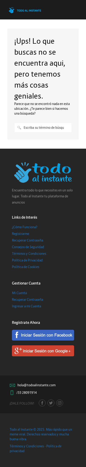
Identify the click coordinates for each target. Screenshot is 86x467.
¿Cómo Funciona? (24, 227)
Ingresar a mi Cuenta (26, 306)
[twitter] (50, 403)
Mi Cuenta (19, 293)
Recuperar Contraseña (27, 240)
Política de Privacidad (27, 260)
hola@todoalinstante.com (36, 385)
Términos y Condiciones (29, 253)
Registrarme (20, 234)
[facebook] (42, 403)
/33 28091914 (27, 393)
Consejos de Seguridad (28, 247)
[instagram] (59, 403)
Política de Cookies (25, 267)
